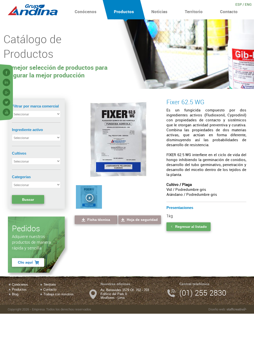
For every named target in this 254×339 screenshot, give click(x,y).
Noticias (159, 11)
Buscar (28, 200)
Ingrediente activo (27, 130)
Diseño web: (226, 309)
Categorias (21, 177)
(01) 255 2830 (202, 293)
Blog (15, 294)
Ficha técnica (98, 220)
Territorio (194, 11)
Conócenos (85, 11)
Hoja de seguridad (142, 220)
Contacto (229, 11)
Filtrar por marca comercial (35, 106)
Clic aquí (25, 262)
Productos (124, 11)
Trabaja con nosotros (58, 294)
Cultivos (19, 153)
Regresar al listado (191, 227)
